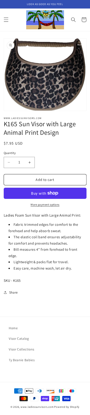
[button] (6, 19)
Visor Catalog (19, 338)
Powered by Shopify (67, 406)
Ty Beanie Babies (22, 360)
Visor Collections (21, 349)
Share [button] (13, 292)
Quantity (10, 153)
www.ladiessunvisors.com (37, 406)
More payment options (45, 205)
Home (13, 328)
